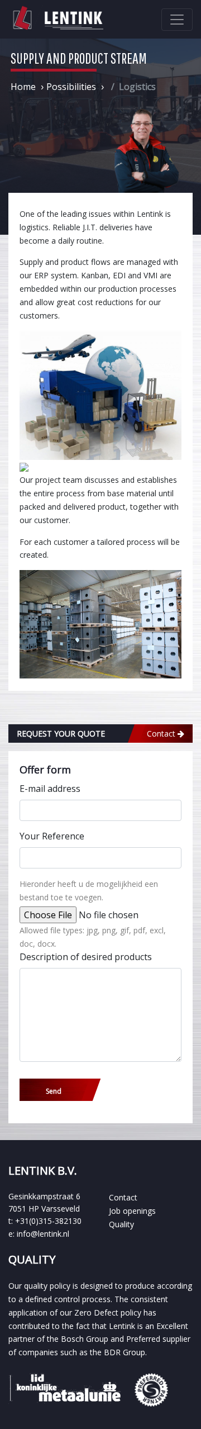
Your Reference (52, 836)
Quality (121, 1224)
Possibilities (71, 86)
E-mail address (50, 788)
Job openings (132, 1210)
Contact (123, 1197)
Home (23, 86)
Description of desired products (86, 957)
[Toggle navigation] (177, 19)
